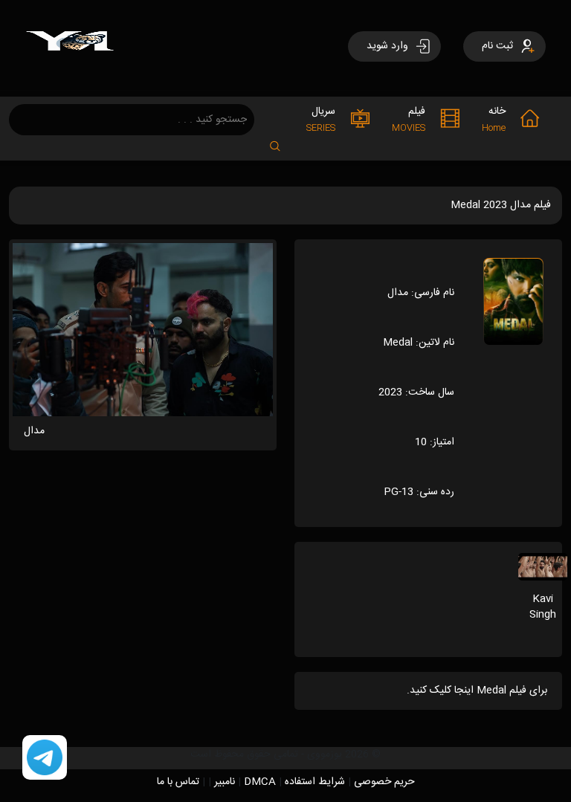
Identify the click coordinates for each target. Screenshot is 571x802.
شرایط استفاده (315, 782)
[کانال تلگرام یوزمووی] (44, 758)
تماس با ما (178, 782)
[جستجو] (282, 141)
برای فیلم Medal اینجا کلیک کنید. (477, 690)
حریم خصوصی (384, 782)
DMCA (260, 782)
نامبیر (224, 782)
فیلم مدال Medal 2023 (501, 205)
